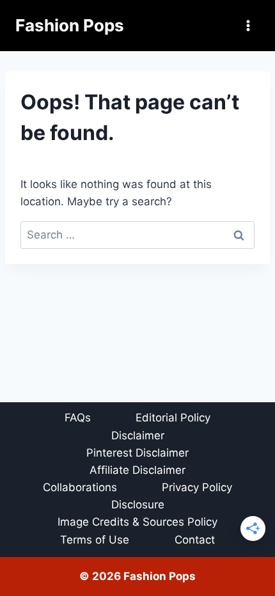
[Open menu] (248, 25)
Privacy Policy (197, 487)
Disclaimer (137, 435)
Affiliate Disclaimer (137, 470)
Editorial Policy (173, 417)
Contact (195, 539)
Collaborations (80, 487)
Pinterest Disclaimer (137, 452)
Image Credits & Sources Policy (137, 521)
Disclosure (137, 504)
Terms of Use (94, 539)
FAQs (78, 417)
